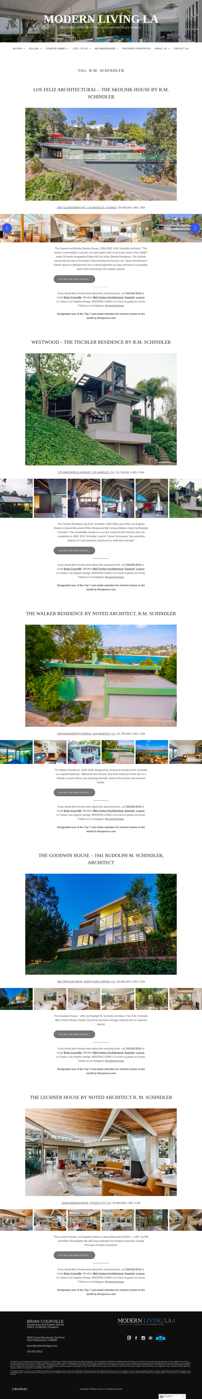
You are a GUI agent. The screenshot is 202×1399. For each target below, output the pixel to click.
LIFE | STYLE (82, 49)
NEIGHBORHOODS (107, 49)
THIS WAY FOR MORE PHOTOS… (74, 279)
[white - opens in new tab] (143, 1338)
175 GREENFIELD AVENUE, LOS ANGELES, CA (86, 472)
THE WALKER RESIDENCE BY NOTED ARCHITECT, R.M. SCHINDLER (101, 613)
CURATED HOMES (58, 49)
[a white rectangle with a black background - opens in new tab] (136, 1338)
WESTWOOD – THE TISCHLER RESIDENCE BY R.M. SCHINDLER (101, 342)
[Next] (195, 228)
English (167, 1396)
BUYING (20, 49)
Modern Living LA (101, 19)
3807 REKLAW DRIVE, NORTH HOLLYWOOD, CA (86, 981)
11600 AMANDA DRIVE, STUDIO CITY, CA (86, 1203)
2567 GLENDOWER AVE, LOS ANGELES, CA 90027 (87, 207)
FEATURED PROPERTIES (136, 48)
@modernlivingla (114, 305)
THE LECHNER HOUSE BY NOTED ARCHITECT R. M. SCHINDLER (101, 1097)
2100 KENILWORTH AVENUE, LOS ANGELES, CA (86, 733)
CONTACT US (181, 48)
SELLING (36, 49)
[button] (25, 228)
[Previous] (7, 228)
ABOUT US (163, 49)
